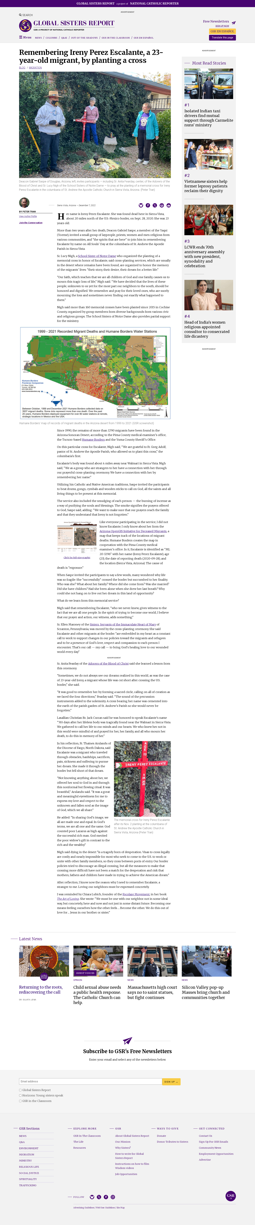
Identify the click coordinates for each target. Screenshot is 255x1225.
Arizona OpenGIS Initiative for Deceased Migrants (133, 531)
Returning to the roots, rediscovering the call (41, 990)
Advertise (205, 1159)
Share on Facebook (148, 205)
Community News (210, 1147)
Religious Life (29, 1166)
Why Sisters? (123, 1147)
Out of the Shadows (84, 38)
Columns (51, 38)
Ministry (25, 1160)
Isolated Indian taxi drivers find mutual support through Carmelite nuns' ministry (208, 118)
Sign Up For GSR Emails (213, 1141)
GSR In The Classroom (87, 1135)
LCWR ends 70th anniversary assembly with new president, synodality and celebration (204, 256)
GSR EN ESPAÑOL (222, 31)
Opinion (77, 980)
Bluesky (92, 1197)
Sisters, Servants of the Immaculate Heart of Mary (123, 624)
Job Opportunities (126, 1174)
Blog (22, 67)
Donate (161, 1135)
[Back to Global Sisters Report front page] (66, 25)
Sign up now (222, 26)
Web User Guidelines (105, 1207)
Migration (35, 67)
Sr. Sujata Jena (27, 1000)
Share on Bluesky (141, 205)
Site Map (121, 1207)
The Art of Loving (68, 898)
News (38, 38)
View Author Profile (28, 216)
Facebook (106, 1197)
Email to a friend (162, 205)
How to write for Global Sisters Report (129, 1156)
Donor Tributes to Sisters (172, 1141)
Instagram (113, 1197)
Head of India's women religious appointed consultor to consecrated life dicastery (207, 329)
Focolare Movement (136, 894)
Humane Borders (93, 439)
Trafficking (27, 1185)
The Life (78, 1141)
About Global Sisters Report (132, 1135)
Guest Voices (85, 973)
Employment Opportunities (216, 1153)
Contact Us (205, 1135)
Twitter (99, 1197)
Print (169, 205)
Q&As (64, 38)
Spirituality (28, 1179)
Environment (28, 1148)
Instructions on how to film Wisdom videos (132, 1166)
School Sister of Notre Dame (97, 256)
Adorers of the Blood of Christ (108, 663)
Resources (79, 1147)
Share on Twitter (155, 205)
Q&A (22, 1142)
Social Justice (29, 1173)
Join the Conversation (30, 222)
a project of (127, 3)
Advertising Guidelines (83, 1207)
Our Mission (122, 1141)
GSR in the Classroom (116, 38)
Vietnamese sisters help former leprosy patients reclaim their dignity (205, 186)
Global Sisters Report (231, 1196)
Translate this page (222, 37)
